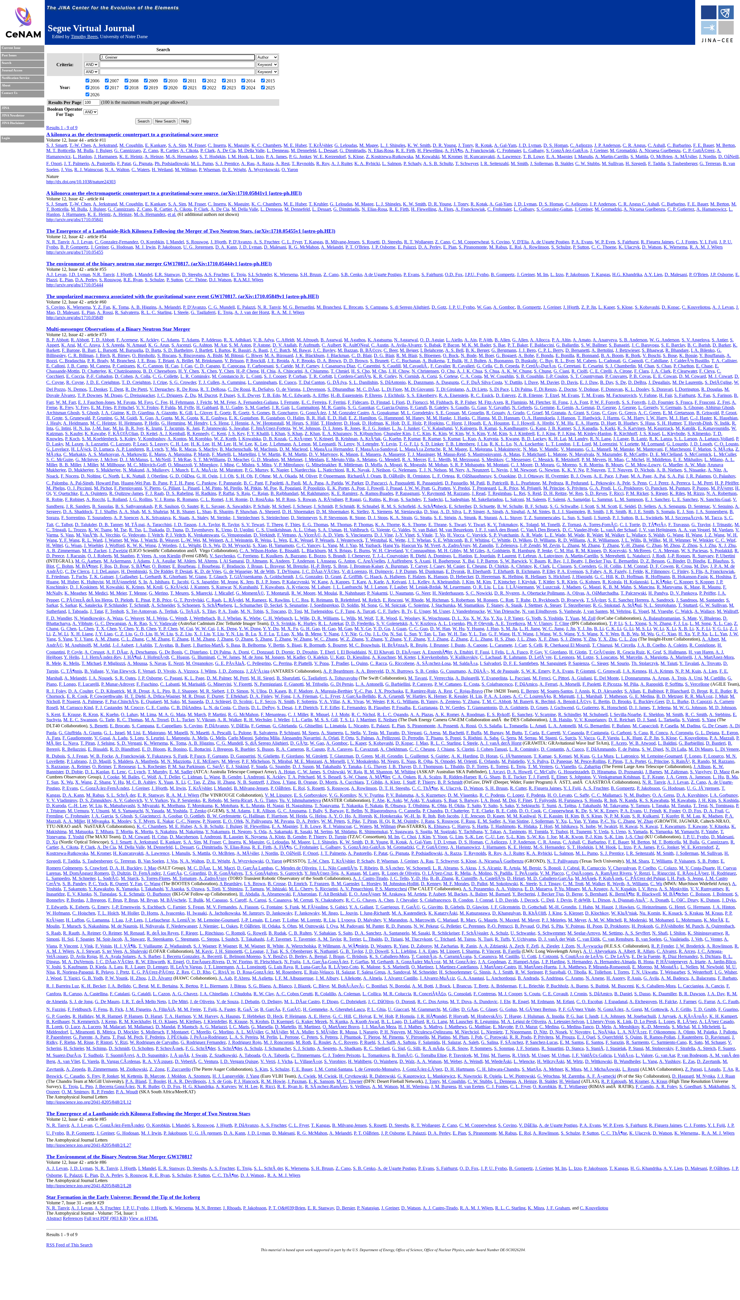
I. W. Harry (656, 417)
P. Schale (261, 506)
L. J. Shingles (392, 145)
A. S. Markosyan (103, 454)
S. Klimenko (699, 433)
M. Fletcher (539, 402)
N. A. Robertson (721, 493)
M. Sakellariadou (487, 499)
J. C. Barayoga (645, 345)
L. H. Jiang (529, 628)
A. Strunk (467, 517)
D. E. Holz (411, 423)
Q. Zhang (244, 639)
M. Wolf (365, 618)
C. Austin (379, 345)
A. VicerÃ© (309, 534)
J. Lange (621, 438)
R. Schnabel (368, 506)
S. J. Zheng (570, 639)
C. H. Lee (179, 443)
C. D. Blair (361, 355)
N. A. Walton (117, 169)
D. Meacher (238, 459)
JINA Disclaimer (13, 123)
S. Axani (422, 561)
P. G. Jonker (300, 156)
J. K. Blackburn (309, 355)
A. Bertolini (602, 350)
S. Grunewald (77, 417)
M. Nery (456, 469)
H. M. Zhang (203, 639)
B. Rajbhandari (284, 493)
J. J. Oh (227, 476)
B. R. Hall (315, 417)
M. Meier (118, 593)
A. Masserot (394, 454)
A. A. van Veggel (694, 529)
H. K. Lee (200, 443)
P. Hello (152, 423)
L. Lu (498, 587)
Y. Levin (389, 443)
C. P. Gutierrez (680, 209)
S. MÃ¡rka (723, 449)
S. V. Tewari (252, 524)
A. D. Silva (450, 511)
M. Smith (519, 163)
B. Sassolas (102, 506)
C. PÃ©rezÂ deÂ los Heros (86, 600)
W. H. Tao (457, 633)
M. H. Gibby (449, 550)
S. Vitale (424, 534)
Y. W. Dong (250, 628)
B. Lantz (639, 438)
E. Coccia (75, 376)
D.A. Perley (86, 279)
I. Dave (531, 382)
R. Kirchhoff (625, 433)
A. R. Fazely (614, 571)
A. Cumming (233, 382)
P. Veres (144, 555)
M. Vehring (620, 611)
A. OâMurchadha (602, 593)
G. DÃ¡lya (337, 382)
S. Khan (294, 433)
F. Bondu (544, 355)
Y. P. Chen (167, 628)
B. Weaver (169, 540)
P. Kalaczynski (295, 581)
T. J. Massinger (421, 454)
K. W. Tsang (100, 529)
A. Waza (115, 618)
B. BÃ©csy (370, 350)
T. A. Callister (724, 360)
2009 (153, 80)
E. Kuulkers (272, 555)
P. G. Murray (256, 469)
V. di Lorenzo (354, 571)
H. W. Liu (163, 633)
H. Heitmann (130, 423)
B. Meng (313, 633)
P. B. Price (161, 600)
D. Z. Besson (652, 561)
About (6, 85)
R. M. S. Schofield (398, 506)
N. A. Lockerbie (528, 443)
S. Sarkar (68, 605)
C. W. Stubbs (587, 163)
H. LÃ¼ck (81, 449)
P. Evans (411, 274)
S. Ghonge (693, 407)
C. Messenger (518, 459)
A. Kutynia (488, 438)
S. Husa (647, 423)
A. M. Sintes (538, 511)
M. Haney (415, 417)
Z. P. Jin (588, 307)
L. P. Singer (473, 511)
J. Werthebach (202, 618)
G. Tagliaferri (203, 312)
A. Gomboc (504, 307)
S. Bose (670, 355)
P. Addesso (211, 339)
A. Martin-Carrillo (611, 156)
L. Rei (519, 493)
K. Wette (397, 540)
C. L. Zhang (132, 639)
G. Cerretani (569, 365)
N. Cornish (409, 376)
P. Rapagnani (407, 493)
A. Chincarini (290, 371)
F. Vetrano (286, 534)
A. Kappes (339, 581)
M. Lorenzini (605, 443)
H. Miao (616, 459)
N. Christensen (425, 371)
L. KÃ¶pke (661, 581)
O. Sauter (189, 506)
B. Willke (652, 540)
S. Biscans (166, 355)
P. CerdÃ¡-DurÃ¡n (538, 365)
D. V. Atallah (285, 345)
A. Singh (494, 511)
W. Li (658, 628)
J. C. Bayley (324, 350)
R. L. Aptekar (330, 623)
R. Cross (684, 566)
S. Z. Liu (183, 633)
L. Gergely (648, 407)
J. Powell (375, 488)
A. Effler (320, 395)
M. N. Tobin (251, 611)
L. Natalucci (638, 555)
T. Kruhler (318, 203)
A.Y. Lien (653, 274)
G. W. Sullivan (713, 605)
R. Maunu (711, 587)
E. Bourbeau (183, 566)
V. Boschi (652, 355)
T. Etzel (552, 395)
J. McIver (108, 459)
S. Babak (432, 345)
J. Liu (482, 443)
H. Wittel (54, 545)
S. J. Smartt (56, 145)
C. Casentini (369, 365)
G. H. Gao (310, 628)
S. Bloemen (430, 355)
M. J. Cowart (720, 376)
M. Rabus (498, 247)
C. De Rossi (239, 389)
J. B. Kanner (559, 428)
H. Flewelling (430, 150)
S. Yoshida (553, 618)
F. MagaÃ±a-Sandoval (376, 449)
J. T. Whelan (419, 540)
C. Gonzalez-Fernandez (116, 241)
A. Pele (623, 482)
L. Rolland (117, 499)
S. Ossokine (505, 476)
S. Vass (67, 534)
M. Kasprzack (660, 428)
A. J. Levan (81, 241)
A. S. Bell (454, 350)
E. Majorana (480, 449)
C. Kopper (683, 581)
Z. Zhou (689, 545)
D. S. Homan (555, 145)
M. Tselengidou (318, 611)
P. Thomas (363, 524)
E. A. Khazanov (337, 433)
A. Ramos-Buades (376, 493)
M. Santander (712, 600)
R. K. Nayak (358, 469)
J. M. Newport (523, 469)
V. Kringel (323, 438)
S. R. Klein (567, 581)
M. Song (369, 605)
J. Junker (411, 428)
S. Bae (499, 345)
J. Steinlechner (246, 517)
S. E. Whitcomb (447, 540)
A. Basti (260, 350)
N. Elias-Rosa (380, 150)
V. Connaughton (420, 550)
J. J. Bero (527, 350)
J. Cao (186, 365)
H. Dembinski (134, 571)
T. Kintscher (504, 581)
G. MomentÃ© (250, 593)
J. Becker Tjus (598, 561)
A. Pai (659, 476)
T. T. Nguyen (620, 469)
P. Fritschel (124, 407)
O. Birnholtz (143, 355)
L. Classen (561, 566)
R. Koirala (611, 581)
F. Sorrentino (73, 517)
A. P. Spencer (126, 517)
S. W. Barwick (513, 561)
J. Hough (472, 423)
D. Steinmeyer (304, 517)
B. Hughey (628, 423)
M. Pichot (103, 488)
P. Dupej (227, 395)
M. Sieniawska (408, 511)
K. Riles (677, 493)
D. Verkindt (264, 534)
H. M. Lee (221, 443)
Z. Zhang (459, 639)
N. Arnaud (136, 345)
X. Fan (704, 395)
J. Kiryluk (527, 581)
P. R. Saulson (167, 506)
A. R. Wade (531, 534)
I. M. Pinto (211, 488)
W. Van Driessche (503, 611)
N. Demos (77, 389)
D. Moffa (373, 464)
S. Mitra (264, 464)
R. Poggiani (290, 488)
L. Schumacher (248, 605)
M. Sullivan (612, 163)
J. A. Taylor (209, 524)
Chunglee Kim (397, 433)
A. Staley (199, 517)
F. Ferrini (337, 402)
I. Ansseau (326, 561)
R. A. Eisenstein (453, 395)
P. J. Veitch (176, 534)
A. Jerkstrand (105, 145)
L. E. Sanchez (685, 499)
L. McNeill (160, 459)
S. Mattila (639, 156)
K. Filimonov (657, 571)
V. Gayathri (499, 407)
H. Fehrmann (182, 402)
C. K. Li (613, 628)
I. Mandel (175, 241)
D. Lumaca (103, 449)
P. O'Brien (698, 274)
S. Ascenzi (181, 345)
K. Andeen (280, 561)
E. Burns (362, 550)
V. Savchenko (222, 555)
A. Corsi (429, 376)
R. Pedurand (576, 482)
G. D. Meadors (265, 459)
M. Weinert (212, 540)
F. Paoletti (274, 482)
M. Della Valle (251, 150)
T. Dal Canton (312, 382)
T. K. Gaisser (101, 576)
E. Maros (157, 454)
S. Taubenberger (682, 163)
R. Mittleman (350, 464)
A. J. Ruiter (341, 163)
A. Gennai (584, 407)
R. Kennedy (198, 433)
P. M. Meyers (594, 459)
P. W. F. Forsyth (604, 402)
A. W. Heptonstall (267, 423)
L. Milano (713, 459)
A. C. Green (649, 412)
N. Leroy (346, 443)
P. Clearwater (685, 371)
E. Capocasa (233, 365)
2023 (231, 87)
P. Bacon (451, 345)
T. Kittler (546, 581)
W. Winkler (703, 540)
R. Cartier (169, 150)
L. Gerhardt (150, 576)
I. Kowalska (249, 438)
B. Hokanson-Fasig (690, 576)
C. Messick (543, 459)
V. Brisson (234, 360)
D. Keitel (148, 433)
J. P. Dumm (406, 571)
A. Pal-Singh (81, 482)
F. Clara (641, 371)
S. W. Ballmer (593, 345)
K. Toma (120, 307)
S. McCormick (697, 454)
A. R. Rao (137, 623)
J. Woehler (93, 545)
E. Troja (238, 274)
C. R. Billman (80, 355)
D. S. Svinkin (283, 623)
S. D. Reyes (596, 493)
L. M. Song (700, 623)
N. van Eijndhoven (539, 611)
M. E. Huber (295, 145)
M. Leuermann (457, 587)
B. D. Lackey (533, 438)
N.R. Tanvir (103, 274)
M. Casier (456, 566)
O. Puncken (656, 488)
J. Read (478, 493)
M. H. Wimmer (676, 540)
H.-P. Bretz (321, 566)
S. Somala (665, 511)
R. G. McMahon (303, 247)
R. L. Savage (213, 506)
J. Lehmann (280, 443)
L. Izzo (257, 156)
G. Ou (365, 633)
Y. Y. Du (271, 628)
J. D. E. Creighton (102, 382)
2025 (270, 87)
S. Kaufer (73, 433)
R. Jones (352, 428)
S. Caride (284, 365)
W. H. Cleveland (387, 550)
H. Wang (694, 534)
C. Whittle (501, 540)
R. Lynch (154, 449)
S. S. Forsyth (633, 402)
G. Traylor (700, 524)
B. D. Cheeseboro (159, 371)
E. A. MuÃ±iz (204, 469)
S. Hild (312, 423)
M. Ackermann (117, 561)
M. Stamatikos (471, 605)
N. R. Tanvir (57, 241)
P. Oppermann (332, 476)
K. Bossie (688, 355)
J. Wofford (115, 545)
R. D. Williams (571, 540)
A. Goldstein (498, 550)
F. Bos (106, 566)
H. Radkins (205, 493)
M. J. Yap (348, 545)
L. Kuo (469, 438)
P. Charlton (684, 365)
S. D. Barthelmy (178, 350)
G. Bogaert (506, 355)
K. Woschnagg (435, 618)
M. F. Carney (307, 365)
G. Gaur (478, 407)
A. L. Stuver (510, 517)
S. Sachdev (411, 499)
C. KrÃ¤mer (300, 438)
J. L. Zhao (526, 639)
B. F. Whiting (477, 540)
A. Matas (511, 454)
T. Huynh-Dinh (698, 423)
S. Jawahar (239, 428)
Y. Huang (475, 628)
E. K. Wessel (301, 540)
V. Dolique (589, 389)
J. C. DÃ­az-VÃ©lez (320, 571)
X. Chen (209, 371)
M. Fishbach (441, 402)
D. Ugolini (244, 529)
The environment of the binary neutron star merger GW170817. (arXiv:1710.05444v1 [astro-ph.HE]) (159, 264)
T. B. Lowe (533, 156)
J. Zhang (225, 639)
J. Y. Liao (103, 633)
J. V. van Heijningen (657, 529)
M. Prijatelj (531, 488)
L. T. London (558, 443)
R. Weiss (263, 540)
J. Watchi (148, 540)
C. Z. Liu (123, 633)
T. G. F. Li (408, 443)
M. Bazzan (348, 350)
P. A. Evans (582, 241)
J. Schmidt (323, 506)
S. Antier (720, 339)
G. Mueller (672, 464)
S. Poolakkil (721, 550)
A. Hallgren (395, 576)
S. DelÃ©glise (718, 382)
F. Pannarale (230, 482)
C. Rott (506, 600)
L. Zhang (570, 545)
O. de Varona (288, 389)
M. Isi (117, 428)
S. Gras (593, 412)
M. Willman (186, 169)
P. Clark (207, 150)
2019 (153, 87)
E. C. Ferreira (313, 402)
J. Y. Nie (349, 633)
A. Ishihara (159, 581)
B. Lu (250, 633)
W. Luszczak (548, 587)
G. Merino (158, 593)
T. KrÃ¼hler (320, 145)
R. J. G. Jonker (376, 428)
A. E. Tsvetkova (510, 623)
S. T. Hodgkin (212, 156)
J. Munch (179, 469)
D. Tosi (295, 611)
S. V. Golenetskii (391, 623)
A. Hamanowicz (711, 209)
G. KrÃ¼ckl (176, 587)
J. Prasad (394, 488)
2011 (192, 80)
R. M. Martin (295, 454)
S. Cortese (448, 376)
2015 (270, 80)
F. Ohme (263, 476)
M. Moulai (327, 593)
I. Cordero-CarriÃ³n (352, 376)
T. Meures (179, 593)
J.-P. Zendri (530, 545)
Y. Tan (425, 633)
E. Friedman (57, 576)
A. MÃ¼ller (685, 156)
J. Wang (543, 633)
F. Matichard (533, 454)
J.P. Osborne (721, 274)
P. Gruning (102, 417)
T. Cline (561, 623)
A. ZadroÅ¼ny (456, 545)
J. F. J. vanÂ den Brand (496, 529)
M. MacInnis (265, 449)
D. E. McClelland (666, 454)
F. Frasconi (705, 402)
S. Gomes (261, 412)
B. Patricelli (497, 482)
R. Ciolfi (579, 371)
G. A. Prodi (599, 488)
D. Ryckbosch (546, 600)
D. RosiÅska (261, 499)
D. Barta (153, 350)
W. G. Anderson (664, 339)
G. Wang (675, 534)
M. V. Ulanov (539, 623)
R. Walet (595, 534)
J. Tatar (96, 611)
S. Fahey (593, 571)
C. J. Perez (659, 482)
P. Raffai (226, 493)
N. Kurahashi (245, 587)
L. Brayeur (274, 566)
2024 (250, 87)
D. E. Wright (234, 169)
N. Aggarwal (406, 339)
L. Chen (86, 628)
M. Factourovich (621, 395)
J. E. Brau (146, 360)
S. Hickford (559, 576)
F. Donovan (612, 389)
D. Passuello (456, 482)
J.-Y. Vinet (405, 534)
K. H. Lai (557, 438)
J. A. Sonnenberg (711, 511)
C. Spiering (418, 605)
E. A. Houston (496, 423)
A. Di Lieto (476, 389)
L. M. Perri (702, 482)
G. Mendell (389, 459)
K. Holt (392, 423)
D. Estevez (506, 395)
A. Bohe (526, 355)
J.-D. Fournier (660, 402)
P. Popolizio (314, 488)
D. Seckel (273, 605)
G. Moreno (566, 464)
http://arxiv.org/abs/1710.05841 (74, 219)
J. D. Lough (701, 443)
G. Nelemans (405, 469)
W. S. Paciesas (694, 550)
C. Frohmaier (509, 150)
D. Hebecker (461, 576)
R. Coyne (75, 382)
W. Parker (354, 482)
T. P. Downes (89, 395)
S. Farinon (722, 395)
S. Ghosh (90, 412)
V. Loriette (629, 443)
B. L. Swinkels (649, 517)
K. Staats (181, 517)
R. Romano (187, 499)
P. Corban (297, 376)
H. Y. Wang (522, 633)
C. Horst (454, 423)
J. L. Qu (380, 633)
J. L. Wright (190, 545)
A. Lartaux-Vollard (716, 438)
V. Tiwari (476, 524)
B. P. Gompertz (74, 247)
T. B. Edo (271, 395)
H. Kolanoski (636, 581)
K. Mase (692, 587)
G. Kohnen (590, 581)
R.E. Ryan (133, 279)
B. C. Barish (698, 345)
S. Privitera (577, 488)
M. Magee (368, 145)
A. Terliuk (168, 611)
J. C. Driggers (169, 395)
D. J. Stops (378, 517)
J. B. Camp (77, 365)
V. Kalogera (466, 428)
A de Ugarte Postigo (382, 274)
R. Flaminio (516, 402)
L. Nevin (499, 469)
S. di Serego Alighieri (409, 307)
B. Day (606, 382)
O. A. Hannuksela (538, 417)
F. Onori (54, 163)
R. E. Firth (405, 150)
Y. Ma (171, 449)
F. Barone (71, 350)
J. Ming (227, 464)
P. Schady (412, 163)
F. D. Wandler (59, 618)
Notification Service (15, 77)
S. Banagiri (619, 345)
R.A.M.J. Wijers (248, 279)
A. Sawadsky (239, 506)
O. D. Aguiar (432, 339)
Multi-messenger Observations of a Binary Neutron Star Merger (118, 329)
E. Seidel (627, 506)
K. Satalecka (90, 605)
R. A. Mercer (414, 459)
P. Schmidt (344, 506)
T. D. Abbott (102, 339)
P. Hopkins (434, 423)
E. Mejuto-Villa (340, 459)
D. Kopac (671, 307)
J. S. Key (236, 433)
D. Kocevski (614, 550)
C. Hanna (480, 417)
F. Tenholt (114, 611)
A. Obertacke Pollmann (543, 593)
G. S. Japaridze (205, 581)
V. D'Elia (520, 241)
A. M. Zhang (107, 639)
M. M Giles (473, 550)
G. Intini (63, 428)
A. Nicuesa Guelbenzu (659, 150)
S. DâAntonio (393, 382)
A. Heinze (154, 156)
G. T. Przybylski (189, 600)
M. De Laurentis (687, 382)
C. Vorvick (476, 534)
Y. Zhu (589, 639)
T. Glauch (218, 576)
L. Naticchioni (331, 469)
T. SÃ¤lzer (596, 600)
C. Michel (635, 459)
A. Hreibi (545, 423)
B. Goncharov (285, 412)
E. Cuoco (287, 382)
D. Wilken (522, 540)
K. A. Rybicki (367, 163)
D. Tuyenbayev (199, 529)
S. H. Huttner (669, 423)
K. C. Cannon (150, 365)
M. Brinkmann (208, 360)
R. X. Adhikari (237, 339)
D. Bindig (696, 561)
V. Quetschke (65, 493)
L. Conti (254, 376)
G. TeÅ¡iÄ (190, 611)
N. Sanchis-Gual (715, 499)
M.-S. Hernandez (181, 156)
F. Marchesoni (678, 449)
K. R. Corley (385, 376)
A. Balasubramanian (661, 618)
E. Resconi (393, 600)
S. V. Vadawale (163, 623)
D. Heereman (488, 576)
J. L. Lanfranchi (347, 587)
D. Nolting (91, 476)
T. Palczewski (633, 593)
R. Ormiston (418, 476)
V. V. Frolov (147, 407)
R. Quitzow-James (126, 493)
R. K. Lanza (660, 438)
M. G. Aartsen (88, 561)
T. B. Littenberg (460, 443)
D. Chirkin (498, 566)
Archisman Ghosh (62, 412)
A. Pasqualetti (402, 482)
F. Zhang (180, 639)
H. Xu (684, 633)
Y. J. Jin (584, 628)
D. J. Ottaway (530, 476)
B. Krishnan (346, 438)
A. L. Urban (304, 529)
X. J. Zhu (727, 545)
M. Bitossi (234, 355)
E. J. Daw (589, 382)
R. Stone (357, 517)
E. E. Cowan (665, 376)
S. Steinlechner (274, 517)
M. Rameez (256, 600)
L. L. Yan (718, 633)
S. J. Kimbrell (521, 433)
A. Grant (576, 412)
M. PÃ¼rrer (722, 488)
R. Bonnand (587, 355)
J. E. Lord (582, 443)
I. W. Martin (269, 454)
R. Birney (121, 355)
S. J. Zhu (708, 545)
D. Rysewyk (572, 600)
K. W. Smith (419, 145)
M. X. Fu (289, 628)
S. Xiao (260, 545)
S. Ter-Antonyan (141, 611)
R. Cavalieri (463, 365)
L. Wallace (636, 534)
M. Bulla (85, 150)
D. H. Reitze (555, 493)
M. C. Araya (88, 345)
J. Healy (53, 423)
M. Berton (725, 145)
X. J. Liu (202, 633)
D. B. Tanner (111, 524)
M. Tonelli (550, 524)
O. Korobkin (152, 241)
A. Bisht (214, 355)
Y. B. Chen (146, 628)
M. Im (542, 274)
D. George (606, 407)
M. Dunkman (431, 571)
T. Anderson (303, 561)
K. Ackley (149, 339)
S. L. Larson (685, 438)
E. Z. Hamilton (362, 417)
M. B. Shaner (182, 511)
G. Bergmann (503, 350)
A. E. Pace (603, 476)
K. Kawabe (95, 433)
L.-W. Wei (190, 540)
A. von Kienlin (167, 555)
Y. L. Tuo (477, 633)
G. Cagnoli (633, 360)
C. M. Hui (563, 550)
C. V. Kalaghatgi (437, 428)
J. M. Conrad (636, 566)
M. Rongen (487, 600)
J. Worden (167, 545)
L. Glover (203, 412)
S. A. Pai (675, 476)
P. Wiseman (209, 169)
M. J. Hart (678, 417)
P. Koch (72, 438)
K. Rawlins (279, 600)
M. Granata (555, 412)
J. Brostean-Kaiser (366, 566)
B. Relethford (347, 600)
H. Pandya (658, 593)
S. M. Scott (606, 506)
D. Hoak (352, 423)
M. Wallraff (727, 611)
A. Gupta (163, 417)
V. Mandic (548, 449)
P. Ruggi (353, 499)
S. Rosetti (371, 241)
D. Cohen (124, 376)
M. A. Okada (285, 476)
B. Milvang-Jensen (342, 241)
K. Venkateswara (203, 534)
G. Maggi (592, 587)
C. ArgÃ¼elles (371, 561)
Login (6, 138)
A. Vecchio (109, 534)
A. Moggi (393, 464)
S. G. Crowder (182, 382)
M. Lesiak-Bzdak (425, 587)
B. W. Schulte (510, 506)
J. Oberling (157, 476)
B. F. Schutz (536, 506)
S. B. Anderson (633, 339)
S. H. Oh (244, 476)
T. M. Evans (592, 395)
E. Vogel (641, 611)
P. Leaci (140, 443)
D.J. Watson (220, 279)
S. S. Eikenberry (421, 395)
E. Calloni (55, 365)
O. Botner (161, 566)
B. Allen (502, 339)
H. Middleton (658, 459)
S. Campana (376, 307)
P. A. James (276, 156)
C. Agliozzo (581, 145)
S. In (142, 581)
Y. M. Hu (564, 423)
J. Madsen (571, 587)
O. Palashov (724, 476)
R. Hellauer (535, 576)
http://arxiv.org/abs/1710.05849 (74, 317)
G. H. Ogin (207, 476)
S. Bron (340, 566)
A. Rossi (105, 312)
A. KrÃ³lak (370, 438)
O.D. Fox (453, 274)
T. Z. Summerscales (542, 517)
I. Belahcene (431, 350)
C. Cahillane (656, 360)
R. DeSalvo (263, 389)
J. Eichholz (394, 395)
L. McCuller (725, 454)
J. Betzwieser (627, 350)
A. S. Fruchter (266, 241)
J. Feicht (204, 402)
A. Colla (142, 376)
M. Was (131, 540)
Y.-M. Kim (497, 433)
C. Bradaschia (72, 360)
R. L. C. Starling (156, 312)
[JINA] (717, 41)
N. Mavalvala (581, 454)
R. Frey (66, 407)
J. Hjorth (218, 241)
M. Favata (126, 402)
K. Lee (260, 443)
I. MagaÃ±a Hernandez (331, 449)
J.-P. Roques (678, 555)
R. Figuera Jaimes (657, 241)
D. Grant (333, 576)
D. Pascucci (376, 482)
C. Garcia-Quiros (392, 407)
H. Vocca (455, 534)
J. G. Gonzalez (309, 576)
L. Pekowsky (603, 482)
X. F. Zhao (548, 639)
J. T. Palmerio (76, 163)
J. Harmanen (105, 156)
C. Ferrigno (247, 555)
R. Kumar (432, 438)
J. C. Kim (421, 433)
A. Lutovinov (550, 555)
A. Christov (521, 566)
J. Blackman (338, 355)
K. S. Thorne (414, 524)
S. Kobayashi (647, 307)
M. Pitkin (252, 488)
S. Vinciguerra (359, 534)
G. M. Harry (632, 417)
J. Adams (141, 561)
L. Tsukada (153, 529)
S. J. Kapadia (585, 428)
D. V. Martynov (323, 454)
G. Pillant (171, 488)
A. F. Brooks (303, 360)
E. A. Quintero (93, 493)
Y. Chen (226, 371)
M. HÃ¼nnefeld (121, 581)
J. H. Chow (398, 371)
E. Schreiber (460, 506)
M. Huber (70, 581)
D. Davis (569, 382)
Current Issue (11, 47)
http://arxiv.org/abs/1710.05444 (74, 284)
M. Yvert (432, 545)
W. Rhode (414, 600)
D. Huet (608, 423)
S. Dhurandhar (341, 389)
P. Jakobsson (169, 247)
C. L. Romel (211, 499)
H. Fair (665, 395)
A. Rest (282, 163)
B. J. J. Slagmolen (568, 511)
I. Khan (278, 433)
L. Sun (568, 517)
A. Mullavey (157, 469)
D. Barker (721, 345)
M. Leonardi (324, 443)
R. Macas (187, 449)
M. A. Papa (313, 482)
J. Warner (113, 540)
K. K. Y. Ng (573, 469)
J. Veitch (155, 534)
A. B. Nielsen (669, 469)
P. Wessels (324, 540)
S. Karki (607, 428)
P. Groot (728, 412)
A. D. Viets (333, 534)
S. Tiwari (457, 524)
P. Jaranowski (214, 428)
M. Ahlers (186, 561)
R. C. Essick (482, 395)
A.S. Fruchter (216, 274)
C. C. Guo (418, 628)
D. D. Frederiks (359, 623)
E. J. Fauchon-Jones (96, 402)
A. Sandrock (662, 600)
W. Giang (197, 576)
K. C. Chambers (266, 145)
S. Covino (500, 241)
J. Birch (103, 355)
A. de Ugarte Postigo (550, 241)
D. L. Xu (460, 618)
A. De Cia (226, 150)
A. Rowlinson (536, 247)
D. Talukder (86, 524)
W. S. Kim (475, 433)
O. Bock (450, 355)
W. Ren (576, 493)
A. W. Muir (694, 464)
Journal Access (12, 70)
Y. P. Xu (699, 633)
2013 (231, 80)
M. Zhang (591, 545)
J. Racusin (75, 555)
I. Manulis (583, 156)
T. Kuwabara (272, 587)
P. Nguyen (595, 469)
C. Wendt (178, 618)
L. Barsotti (107, 350)
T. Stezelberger (577, 605)
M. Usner (441, 611)
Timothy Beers (84, 36)
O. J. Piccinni (79, 488)
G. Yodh (533, 618)
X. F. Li (703, 628)
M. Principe (554, 488)
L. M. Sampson (629, 499)
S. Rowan (307, 499)
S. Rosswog (197, 241)
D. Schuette (484, 506)
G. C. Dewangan (110, 623)
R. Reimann (322, 600)
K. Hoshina (720, 576)
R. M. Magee (455, 449)
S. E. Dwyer (248, 395)
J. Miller (90, 464)
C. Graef (535, 412)
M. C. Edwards (296, 395)
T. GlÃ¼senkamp (245, 576)
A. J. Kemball (172, 433)
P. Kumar (412, 438)
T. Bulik (454, 360)
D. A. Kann (226, 247)
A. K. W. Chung (516, 371)
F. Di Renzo (545, 389)
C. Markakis (74, 454)
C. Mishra (245, 464)
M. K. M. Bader (476, 345)
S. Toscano (276, 611)
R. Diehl (418, 555)
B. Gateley (438, 407)
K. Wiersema (675, 247)
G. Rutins (372, 499)
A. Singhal (515, 511)
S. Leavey (159, 443)
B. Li (599, 628)
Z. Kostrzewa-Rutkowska (389, 156)
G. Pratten (441, 488)
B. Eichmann (528, 571)
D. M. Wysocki (236, 545)
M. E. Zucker (94, 550)
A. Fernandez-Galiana (258, 402)
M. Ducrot (207, 395)
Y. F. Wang (69, 540)
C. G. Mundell (221, 307)
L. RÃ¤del (233, 600)
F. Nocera (70, 476)
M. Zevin (551, 545)
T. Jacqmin (174, 428)
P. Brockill (255, 360)
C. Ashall (656, 145)
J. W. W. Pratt (417, 488)
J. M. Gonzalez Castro (348, 412)
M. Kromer (452, 156)
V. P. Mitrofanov (289, 464)
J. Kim (468, 581)
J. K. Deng (227, 628)
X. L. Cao (722, 623)
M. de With (264, 571)
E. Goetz (222, 412)
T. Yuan (572, 618)
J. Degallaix (659, 382)
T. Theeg (275, 524)
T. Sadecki (433, 499)
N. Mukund (133, 469)
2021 (192, 87)
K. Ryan (390, 499)
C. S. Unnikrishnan (273, 529)
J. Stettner (533, 605)
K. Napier (279, 469)
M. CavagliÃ (415, 365)
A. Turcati (366, 611)
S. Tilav (209, 611)
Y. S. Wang (587, 633)
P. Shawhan (246, 511)
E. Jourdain (484, 555)
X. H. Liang (82, 633)
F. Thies (292, 524)
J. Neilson (381, 469)
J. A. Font (579, 402)
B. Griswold (707, 412)
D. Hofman (372, 423)
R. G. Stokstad (606, 605)
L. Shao (204, 511)
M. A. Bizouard (278, 355)
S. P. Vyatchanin (504, 534)
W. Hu (458, 628)
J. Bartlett (203, 350)
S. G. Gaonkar (361, 407)
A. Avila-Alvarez (406, 345)
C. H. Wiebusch (277, 618)
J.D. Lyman (79, 274)
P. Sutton (581, 247)
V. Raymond (433, 493)
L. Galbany (533, 150)
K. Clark (542, 566)
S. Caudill (391, 365)
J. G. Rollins (140, 499)
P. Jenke (544, 550)
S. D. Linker (432, 443)
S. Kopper (704, 581)
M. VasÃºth (86, 534)
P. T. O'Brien (357, 247)
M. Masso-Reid (451, 454)
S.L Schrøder (260, 274)
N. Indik (722, 423)
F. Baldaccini (542, 345)
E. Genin (565, 407)
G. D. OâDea (182, 476)
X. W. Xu (480, 618)
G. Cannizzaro (127, 150)
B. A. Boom (612, 355)
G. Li (628, 628)
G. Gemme (544, 407)
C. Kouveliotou (696, 307)
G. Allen (520, 339)
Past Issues (9, 55)
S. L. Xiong (635, 623)
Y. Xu (496, 618)
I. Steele (181, 312)
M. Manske (623, 449)
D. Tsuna (174, 529)
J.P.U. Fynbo (477, 274)
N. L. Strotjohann (660, 605)
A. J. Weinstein (239, 540)
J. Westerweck (349, 540)
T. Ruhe (523, 600)
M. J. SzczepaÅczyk (683, 517)
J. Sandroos (686, 600)
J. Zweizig (118, 550)
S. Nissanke (695, 469)
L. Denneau (277, 150)
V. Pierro (152, 488)
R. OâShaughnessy (474, 476)
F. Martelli (221, 454)
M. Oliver (308, 476)
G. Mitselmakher (321, 464)
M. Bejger (409, 350)
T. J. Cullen (208, 382)
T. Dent (116, 389)
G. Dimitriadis (353, 150)
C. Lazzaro (120, 443)
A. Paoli (292, 482)
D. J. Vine (383, 534)
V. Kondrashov (151, 438)
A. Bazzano (295, 555)
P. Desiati (183, 571)
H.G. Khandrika (627, 274)
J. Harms (611, 417)
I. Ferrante (289, 402)
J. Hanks (461, 417)
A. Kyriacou (297, 587)
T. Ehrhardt (503, 571)
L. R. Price (508, 488)
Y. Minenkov (206, 464)
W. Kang (319, 581)
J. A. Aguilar (163, 561)
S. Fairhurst (628, 241)
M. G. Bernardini (298, 307)
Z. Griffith (352, 576)
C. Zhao (653, 545)
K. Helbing (512, 576)
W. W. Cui (204, 628)
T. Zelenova (506, 545)
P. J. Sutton (623, 517)
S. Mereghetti (612, 555)
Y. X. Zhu (607, 639)
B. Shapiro (223, 511)
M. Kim (483, 581)
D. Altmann (256, 561)
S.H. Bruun (310, 274)
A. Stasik (513, 605)
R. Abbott (80, 339)
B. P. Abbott (57, 339)
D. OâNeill (728, 156)
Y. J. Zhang (437, 639)
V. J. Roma (164, 499)
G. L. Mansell (598, 449)
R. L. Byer (564, 360)
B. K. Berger (477, 350)
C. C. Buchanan (405, 360)
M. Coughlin (131, 145)
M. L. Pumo (202, 163)
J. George (627, 407)
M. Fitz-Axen (490, 402)
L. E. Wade (555, 534)
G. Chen (68, 628)
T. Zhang (610, 545)
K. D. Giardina (140, 412)
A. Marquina (179, 454)
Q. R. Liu (482, 587)
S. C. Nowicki (479, 593)
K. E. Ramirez (344, 493)
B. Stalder (564, 163)
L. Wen (280, 540)
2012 (211, 80)
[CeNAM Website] (23, 36)
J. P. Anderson (607, 145)
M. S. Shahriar (155, 511)
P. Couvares (616, 376)
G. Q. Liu (143, 633)
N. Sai (396, 633)
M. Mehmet (291, 459)
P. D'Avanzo (240, 241)
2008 (133, 80)
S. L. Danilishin (363, 382)
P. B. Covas (640, 376)
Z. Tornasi (571, 524)
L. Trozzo (77, 529)
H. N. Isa (81, 428)
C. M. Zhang (158, 639)
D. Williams (545, 540)
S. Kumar (451, 438)
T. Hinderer (331, 423)
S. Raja (243, 493)
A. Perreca (680, 482)
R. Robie (54, 499)
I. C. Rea (300, 600)
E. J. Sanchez (657, 499)
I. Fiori (398, 402)
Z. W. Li (60, 633)
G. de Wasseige (237, 571)
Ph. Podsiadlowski (171, 163)
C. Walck (683, 611)
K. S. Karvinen (631, 428)
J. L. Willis (631, 540)
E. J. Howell (523, 423)
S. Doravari (662, 389)
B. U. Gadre (231, 407)
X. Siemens (381, 511)
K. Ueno (224, 529)
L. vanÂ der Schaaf (619, 529)
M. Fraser (197, 145)
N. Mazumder (608, 454)
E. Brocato (353, 307)
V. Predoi (461, 488)
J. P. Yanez (513, 618)
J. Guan (399, 628)
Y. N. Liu (234, 633)
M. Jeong (229, 581)
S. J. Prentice (227, 163)
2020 (172, 87)
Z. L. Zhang (481, 639)
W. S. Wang (564, 633)
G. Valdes (401, 529)
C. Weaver (134, 618)
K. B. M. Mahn (617, 587)
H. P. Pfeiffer (726, 482)
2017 (114, 87)
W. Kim (456, 433)
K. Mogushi (415, 464)
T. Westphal (376, 540)
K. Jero (247, 581)
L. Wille (302, 618)
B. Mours (614, 464)
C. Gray (609, 412)
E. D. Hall (337, 417)
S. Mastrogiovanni (484, 454)
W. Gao (484, 307)
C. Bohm (64, 566)
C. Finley (680, 571)
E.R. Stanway (167, 274)
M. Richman (437, 600)
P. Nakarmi (377, 593)
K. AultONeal (356, 345)
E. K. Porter (338, 488)
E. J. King (546, 433)
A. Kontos (176, 438)
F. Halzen (417, 576)
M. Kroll (154, 587)
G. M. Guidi (125, 417)
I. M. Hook (238, 156)
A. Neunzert (477, 469)
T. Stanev (494, 605)
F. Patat (124, 163)
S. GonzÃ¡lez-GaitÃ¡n (567, 150)
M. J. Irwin (145, 247)
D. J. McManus (134, 459)
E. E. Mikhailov (687, 459)
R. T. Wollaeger (418, 241)
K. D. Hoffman (629, 576)
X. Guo (146, 417)
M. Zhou (672, 545)
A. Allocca (540, 339)
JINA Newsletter (13, 115)
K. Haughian (725, 417)
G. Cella (484, 365)
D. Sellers (647, 506)
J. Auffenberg (399, 561)
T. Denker (98, 389)
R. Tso (135, 529)
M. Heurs (294, 423)
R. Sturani (487, 517)
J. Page (621, 476)
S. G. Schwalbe (564, 506)
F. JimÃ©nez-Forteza (270, 428)
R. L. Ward (92, 540)
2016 (94, 87)
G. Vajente (380, 529)
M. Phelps (55, 488)
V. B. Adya (263, 339)
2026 (94, 94)
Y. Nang (331, 633)
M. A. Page (641, 476)
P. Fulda (168, 407)
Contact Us (9, 93)
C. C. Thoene (603, 247)
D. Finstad (380, 402)
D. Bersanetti (577, 350)
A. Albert (710, 639)
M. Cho (379, 371)
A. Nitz (714, 469)
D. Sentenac (699, 506)
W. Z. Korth (225, 438)
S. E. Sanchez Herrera (628, 600)
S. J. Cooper (275, 376)
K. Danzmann (421, 382)
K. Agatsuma (380, 339)
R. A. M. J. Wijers (706, 247)
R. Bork (633, 355)
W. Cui (186, 628)
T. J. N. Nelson (433, 469)
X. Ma (297, 633)
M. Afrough (307, 339)
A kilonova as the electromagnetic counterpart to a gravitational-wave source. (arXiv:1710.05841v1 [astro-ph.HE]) (174, 193)
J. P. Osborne (383, 247)
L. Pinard (190, 488)
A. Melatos (366, 459)
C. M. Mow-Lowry (643, 464)
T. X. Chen (106, 628)
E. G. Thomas (315, 524)
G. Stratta (423, 517)
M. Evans (570, 395)
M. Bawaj (302, 350)
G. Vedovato (133, 534)
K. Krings (135, 587)
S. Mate (689, 618)
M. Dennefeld (303, 150)
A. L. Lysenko (451, 623)
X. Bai (468, 561)
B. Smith (595, 511)
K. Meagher (75, 593)
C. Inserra (217, 145)
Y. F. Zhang (414, 639)
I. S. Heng (219, 423)
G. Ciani (561, 371)
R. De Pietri (136, 389)
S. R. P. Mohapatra (467, 464)
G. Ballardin (567, 345)
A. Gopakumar (384, 412)
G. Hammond (391, 417)
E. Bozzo (317, 555)
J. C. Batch (280, 350)
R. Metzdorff (567, 459)
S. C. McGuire (59, 459)
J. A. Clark (661, 371)
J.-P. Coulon (557, 376)
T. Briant (166, 360)
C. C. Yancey (308, 545)
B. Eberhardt (479, 571)
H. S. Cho (360, 371)
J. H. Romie (236, 499)
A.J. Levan (56, 274)
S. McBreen (640, 550)
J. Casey (437, 566)
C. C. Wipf (725, 540)
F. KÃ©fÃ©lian (123, 433)
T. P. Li (615, 623)
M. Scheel (281, 506)
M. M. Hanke (438, 417)
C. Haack (373, 576)
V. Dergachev (161, 389)
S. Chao (663, 365)
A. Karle (376, 581)
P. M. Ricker (637, 493)
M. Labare (320, 587)
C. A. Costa (471, 376)
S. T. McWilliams (209, 459)
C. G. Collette (165, 376)
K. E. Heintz (131, 156)
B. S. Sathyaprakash (133, 506)
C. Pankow (206, 482)
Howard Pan (107, 482)
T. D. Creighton (136, 382)
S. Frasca (684, 402)
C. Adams (170, 339)
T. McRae (182, 459)
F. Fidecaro (358, 402)
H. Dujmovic (381, 571)
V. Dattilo (513, 382)
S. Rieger (659, 493)
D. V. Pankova (683, 593)
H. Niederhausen (447, 593)
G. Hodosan (122, 247)
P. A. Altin (561, 339)
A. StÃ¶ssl (631, 605)
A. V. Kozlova (422, 623)
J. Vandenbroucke (468, 611)
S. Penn (639, 482)
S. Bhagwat (652, 350)
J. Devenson (314, 389)
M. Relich (371, 600)
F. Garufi (418, 407)
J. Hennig (240, 423)
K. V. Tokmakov (502, 524)
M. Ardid (101, 645)
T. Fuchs (79, 576)
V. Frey (82, 407)
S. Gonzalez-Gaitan (554, 209)
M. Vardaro (722, 529)
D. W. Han (440, 628)
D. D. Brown (355, 360)
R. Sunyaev (702, 555)
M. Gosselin (473, 412)
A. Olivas (575, 593)
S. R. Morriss (591, 464)
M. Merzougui (466, 459)
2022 (211, 87)
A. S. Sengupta (672, 506)
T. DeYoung (288, 571)
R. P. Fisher (465, 402)
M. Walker (614, 534)
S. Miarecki (201, 593)
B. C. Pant (253, 482)
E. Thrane (437, 524)
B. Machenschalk (235, 449)
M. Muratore (231, 469)
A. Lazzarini (96, 443)
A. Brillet (184, 360)
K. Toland (529, 524)
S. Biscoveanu (192, 355)
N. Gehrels (522, 407)
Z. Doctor (567, 389)
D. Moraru (544, 464)
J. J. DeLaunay (105, 571)
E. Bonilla (565, 355)
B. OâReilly (394, 476)
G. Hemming (173, 423)
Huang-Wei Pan (135, 482)
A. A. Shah (129, 511)
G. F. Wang (499, 633)
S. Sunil (584, 517)
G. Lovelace (57, 449)
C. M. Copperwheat (470, 241)
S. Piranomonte (473, 247)
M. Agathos (354, 339)
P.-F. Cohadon (99, 376)
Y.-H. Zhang (632, 545)
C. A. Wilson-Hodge (258, 550)
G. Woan (73, 545)
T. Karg (359, 581)
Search (6, 62)
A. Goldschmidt (278, 576)
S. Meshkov (492, 459)
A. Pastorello (103, 163)
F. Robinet (74, 499)
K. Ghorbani (174, 576)
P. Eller (548, 571)
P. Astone (261, 345)
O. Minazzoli (180, 464)
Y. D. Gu (381, 628)
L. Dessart (328, 150)
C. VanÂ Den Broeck (540, 529)
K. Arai (68, 345)
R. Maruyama (669, 587)
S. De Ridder (161, 571)
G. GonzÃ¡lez (313, 412)
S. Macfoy (208, 449)
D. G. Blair (384, 355)
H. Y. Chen (188, 371)
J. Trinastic (722, 524)
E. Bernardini (625, 561)
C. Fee (161, 402)
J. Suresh (602, 517)
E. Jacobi (180, 581)
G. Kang (538, 428)
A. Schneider (163, 605)
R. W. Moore (303, 593)
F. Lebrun (527, 555)
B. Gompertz (503, 274)
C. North (111, 476)
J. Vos (66, 169)
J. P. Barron (487, 561)
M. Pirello (233, 488)
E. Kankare (155, 145)
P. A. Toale (228, 611)
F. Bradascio (233, 566)
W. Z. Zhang (351, 639)
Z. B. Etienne (530, 395)
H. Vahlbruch (356, 529)
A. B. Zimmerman (63, 550)
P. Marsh (202, 454)
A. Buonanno (500, 360)
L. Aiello (454, 339)
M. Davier (549, 382)
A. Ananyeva (605, 339)
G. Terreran (710, 163)
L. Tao (439, 633)
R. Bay (554, 561)
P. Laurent (506, 555)
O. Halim (295, 417)
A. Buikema (433, 360)
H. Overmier (556, 476)
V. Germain (670, 407)
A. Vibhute (82, 623)
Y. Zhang (373, 639)
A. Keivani (396, 581)
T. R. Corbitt (320, 376)
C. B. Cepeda (506, 365)
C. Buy (546, 360)
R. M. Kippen (588, 550)
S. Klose (356, 156)
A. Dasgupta (447, 382)
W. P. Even (605, 241)
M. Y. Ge (362, 628)
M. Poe (270, 488)
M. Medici (98, 593)
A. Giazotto (166, 412)
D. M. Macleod (294, 449)
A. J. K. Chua (469, 371)
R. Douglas (711, 389)
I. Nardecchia (303, 469)
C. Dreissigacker (140, 395)
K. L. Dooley (637, 389)
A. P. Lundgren (130, 449)
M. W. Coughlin (499, 376)
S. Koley (128, 438)
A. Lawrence (509, 156)
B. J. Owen (581, 476)
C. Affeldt (285, 339)
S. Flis (696, 571)
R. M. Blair (406, 355)
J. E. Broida (278, 360)
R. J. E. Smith (641, 511)
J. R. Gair (280, 407)
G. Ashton (202, 345)
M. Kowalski (427, 156)
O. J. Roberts (100, 555)
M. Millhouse (112, 464)
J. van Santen (595, 611)
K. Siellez (360, 511)
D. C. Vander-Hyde (580, 529)
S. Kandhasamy (513, 428)
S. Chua (491, 371)
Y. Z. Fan (101, 307)
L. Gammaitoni (305, 407)
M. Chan (646, 365)
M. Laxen (74, 443)
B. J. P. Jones (268, 581)
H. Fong (560, 402)
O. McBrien (661, 156)
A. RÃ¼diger (330, 499)
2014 (250, 80)
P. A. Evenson (570, 571)
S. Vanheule (570, 611)
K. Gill (186, 412)
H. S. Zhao (505, 639)
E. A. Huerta (587, 423)
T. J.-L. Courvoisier (390, 555)
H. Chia (268, 371)
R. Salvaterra (127, 312)
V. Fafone (648, 395)
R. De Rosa (187, 389)
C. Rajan (260, 493)
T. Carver (418, 566)
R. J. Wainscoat (88, 169)
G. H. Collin (609, 566)
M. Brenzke (297, 566)
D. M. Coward (692, 376)
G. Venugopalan (236, 534)
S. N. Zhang (660, 623)
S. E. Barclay (673, 345)
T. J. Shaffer (106, 511)
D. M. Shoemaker (332, 511)
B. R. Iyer (134, 428)
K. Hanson (438, 576)
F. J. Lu (680, 623)
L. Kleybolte (673, 433)
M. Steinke (220, 517)
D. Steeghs (392, 241)
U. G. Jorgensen (198, 247)
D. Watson (651, 247)
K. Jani (192, 428)
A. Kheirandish (446, 581)
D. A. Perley (429, 247)
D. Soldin (350, 605)
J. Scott (587, 506)
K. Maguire (238, 145)
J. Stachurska (443, 605)
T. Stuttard (687, 605)
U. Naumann (401, 593)
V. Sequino (723, 506)
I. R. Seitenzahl (494, 163)
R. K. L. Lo (500, 443)
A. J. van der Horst (251, 312)
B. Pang (160, 482)
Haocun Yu (412, 545)
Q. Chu (448, 371)
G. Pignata (142, 163)
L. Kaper (606, 307)
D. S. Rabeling (179, 493)
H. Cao (171, 365)
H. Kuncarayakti (479, 156)
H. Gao (329, 628)
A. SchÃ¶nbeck (432, 506)
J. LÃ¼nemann (520, 587)
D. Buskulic (526, 360)
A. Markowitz (134, 454)
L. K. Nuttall (133, 476)
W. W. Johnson (306, 428)
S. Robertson (463, 600)
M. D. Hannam (505, 417)
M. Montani (497, 464)
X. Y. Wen (609, 633)
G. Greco (627, 412)
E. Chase (704, 365)
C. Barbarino (679, 145)
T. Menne (138, 593)
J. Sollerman (541, 163)
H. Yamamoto (281, 545)
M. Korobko (200, 438)
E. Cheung (476, 566)
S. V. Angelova (695, 339)
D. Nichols (644, 469)
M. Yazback (370, 545)
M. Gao (345, 628)
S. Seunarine (296, 605)
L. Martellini (244, 454)
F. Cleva (707, 371)
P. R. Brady (97, 360)
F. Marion (702, 449)
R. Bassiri (242, 350)
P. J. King (566, 433)
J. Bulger (104, 150)
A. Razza (264, 163)
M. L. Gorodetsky (417, 412)
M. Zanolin (483, 545)
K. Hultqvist (92, 581)
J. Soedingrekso (324, 605)
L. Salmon (391, 163)
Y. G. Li (719, 628)
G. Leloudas (345, 145)
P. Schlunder (115, 605)
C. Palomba (57, 482)
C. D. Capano (207, 365)
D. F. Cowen (662, 566)
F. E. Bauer (703, 145)
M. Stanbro (124, 555)
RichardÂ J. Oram (364, 476)
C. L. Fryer (292, 241)
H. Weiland (162, 169)
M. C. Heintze (103, 423)
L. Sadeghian (457, 499)
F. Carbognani (260, 365)
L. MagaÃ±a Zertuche (420, 449)
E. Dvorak (455, 571)
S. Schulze (561, 247)
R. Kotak (483, 145)
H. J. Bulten (475, 360)
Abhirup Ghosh (719, 407)
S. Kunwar (221, 587)
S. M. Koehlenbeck (99, 438)
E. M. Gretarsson (678, 412)
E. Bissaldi (289, 550)
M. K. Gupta (186, 417)
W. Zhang (302, 639)
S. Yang (65, 639)
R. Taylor (230, 524)
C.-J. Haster (700, 417)
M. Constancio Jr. (228, 376)
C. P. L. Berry (550, 350)
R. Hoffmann (657, 576)
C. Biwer (254, 355)
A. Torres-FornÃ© (600, 524)
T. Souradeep (99, 517)
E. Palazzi (407, 247)
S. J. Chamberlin (620, 365)
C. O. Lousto (726, 443)
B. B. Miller (70, 464)
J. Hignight (582, 576)
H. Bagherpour (446, 561)
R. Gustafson (273, 417)
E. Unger (422, 611)
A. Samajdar (578, 499)
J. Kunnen (199, 587)
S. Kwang (510, 438)
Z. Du (190, 395)
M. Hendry (198, 423)
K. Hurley (307, 623)
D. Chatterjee (94, 371)
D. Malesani (275, 247)
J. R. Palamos (698, 476)
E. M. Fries (101, 407)
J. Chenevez (359, 555)
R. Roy (322, 163)
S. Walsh (656, 534)
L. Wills (348, 618)
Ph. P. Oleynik (480, 623)
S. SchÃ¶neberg (217, 605)
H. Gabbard (207, 407)
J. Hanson (566, 417)
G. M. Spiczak (392, 605)
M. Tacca (713, 517)
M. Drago (113, 395)
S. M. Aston (240, 345)
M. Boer (486, 355)
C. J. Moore (521, 464)
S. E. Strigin (445, 517)
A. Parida (334, 482)
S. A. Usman (329, 529)
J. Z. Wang (714, 534)
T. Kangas (313, 241)
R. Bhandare (677, 350)
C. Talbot (64, 524)
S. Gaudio (460, 407)
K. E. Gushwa (213, 417)
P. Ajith (485, 339)
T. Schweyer (466, 163)
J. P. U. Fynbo (462, 307)
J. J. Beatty (572, 561)
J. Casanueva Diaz (338, 365)
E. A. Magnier (559, 156)
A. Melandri (332, 247)
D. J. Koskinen (83, 587)
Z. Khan (312, 433)
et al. (172, 214)
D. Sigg (431, 511)
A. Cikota (189, 150)
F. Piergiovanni (128, 488)
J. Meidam (314, 459)
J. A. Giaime (112, 412)
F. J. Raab (154, 493)
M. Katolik (685, 428)
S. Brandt (336, 555)
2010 (172, 80)
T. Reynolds (303, 163)
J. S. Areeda (113, 345)
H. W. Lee (242, 443)
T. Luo (282, 633)
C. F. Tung (345, 611)
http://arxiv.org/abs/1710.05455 (74, 252)
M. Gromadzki (623, 150)
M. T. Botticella (60, 150)
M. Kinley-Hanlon (594, 433)
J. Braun (254, 566)
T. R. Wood (386, 618)
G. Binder (676, 561)
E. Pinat (143, 600)
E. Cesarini (593, 365)
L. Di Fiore (392, 389)
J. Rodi (658, 555)
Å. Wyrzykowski (263, 169)
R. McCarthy (636, 454)
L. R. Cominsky (195, 376)
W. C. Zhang (326, 639)
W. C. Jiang (553, 628)
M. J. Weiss (156, 618)
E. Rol (515, 247)
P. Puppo (700, 488)
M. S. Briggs (340, 550)
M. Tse (120, 529)
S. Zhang (263, 639)
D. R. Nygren (506, 593)
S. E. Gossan (447, 412)
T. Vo (440, 534)
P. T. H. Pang (182, 482)
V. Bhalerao (710, 618)
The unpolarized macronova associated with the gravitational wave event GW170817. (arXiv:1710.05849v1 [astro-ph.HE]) (182, 296)
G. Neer (423, 593)
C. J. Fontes (687, 241)
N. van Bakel (424, 529)
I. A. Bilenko (703, 350)
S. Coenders (585, 566)
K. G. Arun (158, 345)
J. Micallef (224, 593)
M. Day (701, 566)
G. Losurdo (677, 443)
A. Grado (515, 412)
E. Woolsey (409, 618)
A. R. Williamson (603, 540)
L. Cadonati (609, 360)
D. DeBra (637, 382)
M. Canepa (100, 365)
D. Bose (121, 566)
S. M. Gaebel (257, 407)
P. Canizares (123, 365)
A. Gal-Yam (505, 145)
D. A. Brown (329, 360)
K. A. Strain (401, 517)
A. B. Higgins (143, 307)
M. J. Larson (375, 587)
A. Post (358, 488)
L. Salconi (514, 499)
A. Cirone (623, 371)
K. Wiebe (252, 618)
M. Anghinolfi (78, 645)
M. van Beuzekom (456, 529)
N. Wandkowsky (89, 618)
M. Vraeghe (662, 611)
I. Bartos (222, 350)
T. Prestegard (484, 488)
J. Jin (570, 628)
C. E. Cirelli (601, 371)
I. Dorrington (687, 389)
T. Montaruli (277, 593)
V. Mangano (572, 449)
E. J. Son (685, 511)
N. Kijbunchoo (367, 433)
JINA (5, 108)
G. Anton (346, 561)
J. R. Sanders (78, 506)
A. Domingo (439, 555)
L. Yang (330, 545)
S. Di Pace (499, 389)
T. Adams (190, 339)
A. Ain (470, 339)
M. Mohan (438, 464)
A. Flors (445, 209)
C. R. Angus (634, 145)
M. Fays (145, 402)
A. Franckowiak (480, 150)
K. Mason (349, 454)
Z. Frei (723, 402)
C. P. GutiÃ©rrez (699, 150)
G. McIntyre (86, 459)
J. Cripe (160, 382)
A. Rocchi (95, 499)
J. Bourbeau (209, 566)
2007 (114, 80)
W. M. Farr (66, 402)
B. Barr (88, 350)
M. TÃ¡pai (135, 524)
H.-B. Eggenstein (346, 395)
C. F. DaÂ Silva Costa (481, 382)
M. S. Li (643, 628)
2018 (133, 87)
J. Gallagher (126, 576)
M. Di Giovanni (419, 389)
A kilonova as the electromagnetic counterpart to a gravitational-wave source (132, 134)
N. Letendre (368, 443)
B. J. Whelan (229, 618)
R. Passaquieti (430, 482)
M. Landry (578, 438)
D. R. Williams (325, 618)
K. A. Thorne (387, 524)
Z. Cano (150, 150)
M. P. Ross (285, 499)
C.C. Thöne (196, 279)
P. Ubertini (725, 555)
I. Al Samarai (232, 561)
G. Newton (549, 469)
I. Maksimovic (507, 449)
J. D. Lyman (530, 145)
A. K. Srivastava (155, 517)
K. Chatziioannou (124, 371)
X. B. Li (685, 628)
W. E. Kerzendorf (329, 156)
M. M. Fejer (225, 402)
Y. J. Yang (83, 639)
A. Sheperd (269, 511)
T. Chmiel (340, 371)
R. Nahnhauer (352, 593)
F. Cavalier (440, 365)
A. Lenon (301, 443)
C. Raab (213, 600)
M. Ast (220, 345)
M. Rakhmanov (315, 493)
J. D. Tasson (185, 524)
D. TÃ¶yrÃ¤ (654, 524)
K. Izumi (154, 428)
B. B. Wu (630, 633)
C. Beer (390, 350)
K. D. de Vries (208, 571)
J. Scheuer (302, 506)
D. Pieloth (124, 600)
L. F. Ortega (443, 476)
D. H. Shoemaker (298, 511)
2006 (94, 80)
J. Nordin (707, 156)
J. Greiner (599, 150)
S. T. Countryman (586, 376)
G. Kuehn (392, 438)
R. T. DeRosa (212, 389)
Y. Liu (218, 633)
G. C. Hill (604, 576)
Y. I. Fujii (708, 241)
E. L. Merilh (439, 459)
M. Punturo (679, 488)
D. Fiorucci (417, 402)
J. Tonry (465, 145)
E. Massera (370, 454)
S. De (620, 382)
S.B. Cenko (351, 274)
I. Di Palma (521, 389)
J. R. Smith (616, 511)
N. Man (530, 449)
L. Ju (396, 428)
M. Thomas (341, 524)
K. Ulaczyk (629, 247)
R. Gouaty (495, 412)
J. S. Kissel (649, 433)
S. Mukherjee (108, 469)
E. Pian (449, 247)
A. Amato (582, 339)
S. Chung (542, 371)
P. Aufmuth (309, 345)
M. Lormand (652, 443)
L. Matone (557, 454)
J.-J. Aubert (122, 645)
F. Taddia (656, 163)
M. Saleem (536, 499)
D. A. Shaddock (77, 511)
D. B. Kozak (274, 438)
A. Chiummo (316, 371)
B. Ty (407, 611)
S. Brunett (379, 360)
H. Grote (54, 417)
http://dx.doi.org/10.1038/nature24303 (81, 181)
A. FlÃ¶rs (454, 150)
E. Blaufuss (718, 561)
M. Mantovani (650, 449)
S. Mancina (644, 587)
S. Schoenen (188, 605)
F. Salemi (556, 499)
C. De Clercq (77, 571)
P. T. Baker (518, 345)
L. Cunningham (262, 382)
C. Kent (218, 433)
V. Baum (537, 561)
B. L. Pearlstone (525, 482)
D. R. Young (444, 145)
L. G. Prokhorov (628, 488)
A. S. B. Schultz (438, 163)
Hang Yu (391, 545)
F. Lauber (398, 587)
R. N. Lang (600, 438)
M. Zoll (588, 618)
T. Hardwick (589, 417)
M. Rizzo (695, 493)
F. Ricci (616, 493)
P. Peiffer (707, 593)
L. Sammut (602, 499)
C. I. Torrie (630, 524)
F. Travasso (678, 524)
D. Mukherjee (81, 469)
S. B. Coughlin (529, 376)
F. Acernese (127, 339)
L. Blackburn (313, 550)
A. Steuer (552, 605)
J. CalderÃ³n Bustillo (689, 360)
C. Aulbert (331, 345)
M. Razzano (458, 493)
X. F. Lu (266, 633)
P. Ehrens (373, 395)
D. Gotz (439, 307)
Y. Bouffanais (711, 355)
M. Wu (647, 633)
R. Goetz (241, 412)
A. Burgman (396, 566)
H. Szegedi (636, 163)
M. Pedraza (552, 482)
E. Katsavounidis (713, 428)
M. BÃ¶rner (86, 566)
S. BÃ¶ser (140, 566)
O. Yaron (290, 169)
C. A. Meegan (666, 550)
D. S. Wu (211, 545)
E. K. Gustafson (243, 417)
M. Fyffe (186, 407)
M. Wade (576, 534)
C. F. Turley (388, 611)
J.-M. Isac (101, 428)
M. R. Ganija (333, 407)
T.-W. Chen (80, 145)
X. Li (671, 628)
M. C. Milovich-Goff (146, 464)
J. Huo (492, 628)
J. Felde (636, 571)
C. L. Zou (628, 639)
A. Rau (247, 163)
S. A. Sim (177, 145)
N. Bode (468, 355)
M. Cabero (586, 360)
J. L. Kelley (419, 581)
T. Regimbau (499, 493)
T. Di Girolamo (450, 389)
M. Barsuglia (131, 350)
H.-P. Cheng (247, 371)
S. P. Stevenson (333, 517)
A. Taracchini (159, 524)
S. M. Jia (509, 628)
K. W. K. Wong (141, 545)
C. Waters (140, 169)
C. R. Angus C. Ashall (638, 203)
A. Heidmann (75, 423)
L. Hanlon (82, 156)
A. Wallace (704, 611)
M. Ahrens (207, 561)
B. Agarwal (331, 339)
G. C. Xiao (666, 633)
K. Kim (440, 433)
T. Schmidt (139, 605)
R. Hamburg (523, 550)
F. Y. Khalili (258, 433)
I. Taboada (78, 611)
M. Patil (477, 482)
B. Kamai (488, 428)
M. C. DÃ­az (367, 389)
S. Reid (534, 493)
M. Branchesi (329, 307)
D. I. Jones (332, 428)
